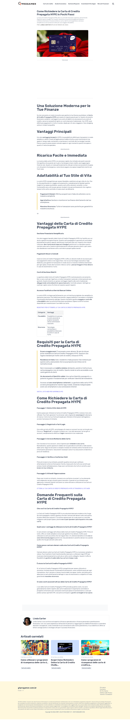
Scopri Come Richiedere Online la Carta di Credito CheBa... (63, 662)
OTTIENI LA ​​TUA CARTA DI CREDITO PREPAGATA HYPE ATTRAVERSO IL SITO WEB (63, 488)
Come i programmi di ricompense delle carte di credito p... (93, 662)
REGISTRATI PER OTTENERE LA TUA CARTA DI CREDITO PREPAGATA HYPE (61, 307)
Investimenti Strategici (88, 4)
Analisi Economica (60, 4)
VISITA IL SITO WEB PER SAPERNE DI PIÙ (50, 391)
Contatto (103, 689)
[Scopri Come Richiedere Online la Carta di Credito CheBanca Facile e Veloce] (65, 654)
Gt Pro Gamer (104, 691)
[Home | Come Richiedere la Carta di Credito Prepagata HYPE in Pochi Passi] (29, 4)
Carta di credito (48, 4)
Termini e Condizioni (106, 694)
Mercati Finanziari (103, 4)
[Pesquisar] (113, 4)
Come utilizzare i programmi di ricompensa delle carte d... (34, 661)
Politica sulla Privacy (106, 693)
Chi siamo (103, 687)
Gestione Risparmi (74, 4)
